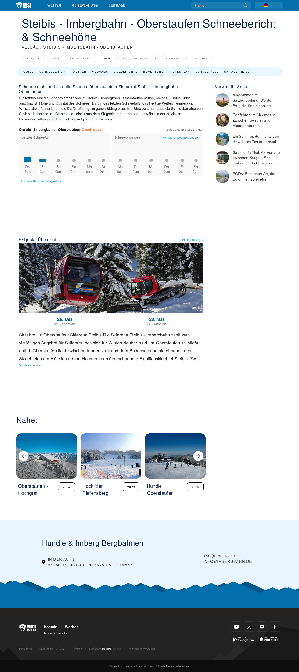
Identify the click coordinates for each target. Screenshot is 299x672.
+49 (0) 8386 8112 (220, 555)
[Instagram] (262, 626)
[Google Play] (243, 638)
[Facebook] (275, 626)
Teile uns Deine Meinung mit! (39, 181)
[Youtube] (236, 626)
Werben (71, 626)
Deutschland (80, 58)
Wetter (54, 5)
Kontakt (51, 626)
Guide (28, 71)
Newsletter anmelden (56, 633)
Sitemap (77, 648)
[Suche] (246, 5)
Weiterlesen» (30, 364)
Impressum (25, 648)
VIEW (67, 487)
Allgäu (53, 58)
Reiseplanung (85, 5)
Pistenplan (180, 71)
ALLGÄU (30, 47)
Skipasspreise (237, 71)
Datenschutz (46, 648)
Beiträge (117, 5)
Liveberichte (126, 71)
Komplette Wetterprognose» (181, 137)
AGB (62, 648)
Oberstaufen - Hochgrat (187, 58)
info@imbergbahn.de (227, 561)
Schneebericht (53, 71)
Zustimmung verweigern (142, 648)
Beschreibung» (192, 240)
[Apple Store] (269, 638)
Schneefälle (207, 71)
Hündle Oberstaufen (137, 58)
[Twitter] (249, 626)
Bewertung (153, 71)
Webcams (100, 71)
